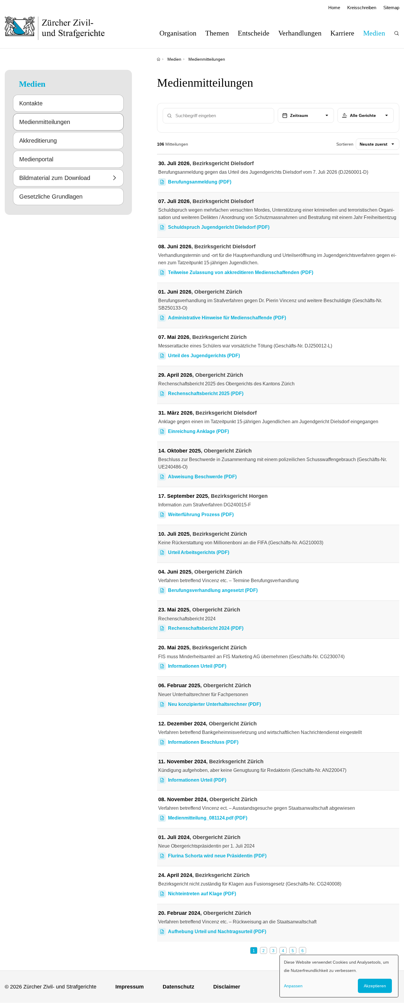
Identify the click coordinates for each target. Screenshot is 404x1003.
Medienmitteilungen (206, 59)
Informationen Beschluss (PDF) (203, 742)
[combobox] (365, 115)
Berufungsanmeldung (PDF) (199, 181)
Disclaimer (226, 987)
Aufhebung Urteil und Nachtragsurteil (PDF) (217, 931)
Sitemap (391, 7)
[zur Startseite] (61, 28)
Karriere (342, 33)
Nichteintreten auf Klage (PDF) (202, 893)
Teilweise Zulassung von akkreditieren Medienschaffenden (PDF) (240, 272)
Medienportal (36, 159)
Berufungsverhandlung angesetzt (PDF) (213, 590)
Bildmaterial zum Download (54, 178)
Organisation (177, 33)
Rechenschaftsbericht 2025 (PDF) (205, 393)
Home (334, 7)
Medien (374, 33)
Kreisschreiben (361, 7)
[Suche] (396, 33)
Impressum (129, 987)
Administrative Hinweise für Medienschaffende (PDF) (227, 317)
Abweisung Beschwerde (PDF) (202, 476)
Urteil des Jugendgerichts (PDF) (204, 355)
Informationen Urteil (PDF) (197, 666)
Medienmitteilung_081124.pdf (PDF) (207, 817)
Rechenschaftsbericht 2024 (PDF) (205, 628)
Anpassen (293, 985)
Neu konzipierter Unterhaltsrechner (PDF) (214, 704)
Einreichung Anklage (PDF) (198, 431)
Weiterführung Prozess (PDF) (201, 514)
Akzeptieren (375, 985)
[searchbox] (365, 115)
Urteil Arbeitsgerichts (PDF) (198, 552)
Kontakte (31, 103)
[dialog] (339, 976)
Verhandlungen (299, 33)
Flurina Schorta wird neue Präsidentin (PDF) (217, 855)
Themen (217, 33)
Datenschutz (178, 987)
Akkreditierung (38, 140)
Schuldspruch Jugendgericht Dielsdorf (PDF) (218, 227)
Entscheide (253, 33)
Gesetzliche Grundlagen (51, 196)
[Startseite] (158, 59)
